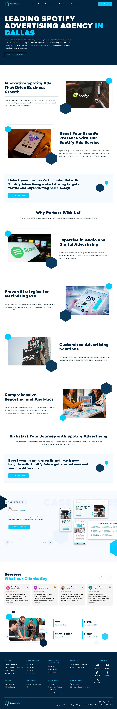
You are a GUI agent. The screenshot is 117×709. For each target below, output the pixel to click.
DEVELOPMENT (53, 680)
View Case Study (36, 527)
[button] (101, 576)
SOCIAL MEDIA (75, 661)
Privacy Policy (94, 705)
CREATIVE (8, 661)
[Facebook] (100, 702)
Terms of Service (106, 705)
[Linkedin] (111, 702)
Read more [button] (9, 603)
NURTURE (8, 680)
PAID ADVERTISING (33, 661)
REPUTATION (31, 680)
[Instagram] (108, 702)
